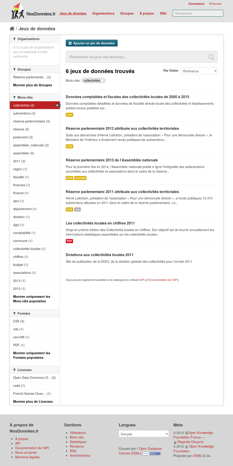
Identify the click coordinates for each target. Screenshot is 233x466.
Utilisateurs (78, 432)
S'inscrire (215, 3)
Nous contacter (26, 452)
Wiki (163, 13)
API (142, 280)
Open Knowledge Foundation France (193, 434)
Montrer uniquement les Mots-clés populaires (31, 298)
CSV (69, 115)
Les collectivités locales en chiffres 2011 (100, 223)
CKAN (197, 455)
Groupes (127, 13)
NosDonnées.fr (41, 13)
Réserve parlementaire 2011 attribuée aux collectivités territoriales (122, 191)
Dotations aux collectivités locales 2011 (100, 254)
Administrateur (80, 455)
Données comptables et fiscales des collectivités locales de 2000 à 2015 (127, 96)
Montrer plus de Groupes (32, 85)
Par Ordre (170, 70)
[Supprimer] (102, 80)
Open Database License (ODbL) (140, 450)
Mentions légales (27, 457)
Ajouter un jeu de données (93, 43)
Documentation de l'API (163, 280)
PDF (69, 241)
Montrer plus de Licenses (33, 401)
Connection (196, 3)
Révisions (77, 446)
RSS (73, 450)
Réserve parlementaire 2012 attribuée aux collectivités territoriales (122, 128)
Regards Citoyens (190, 441)
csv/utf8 (80, 178)
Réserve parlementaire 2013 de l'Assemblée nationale (112, 160)
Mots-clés (77, 437)
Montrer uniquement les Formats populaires (31, 355)
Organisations (103, 13)
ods (77, 209)
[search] (211, 56)
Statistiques (78, 441)
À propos (147, 13)
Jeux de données (73, 13)
